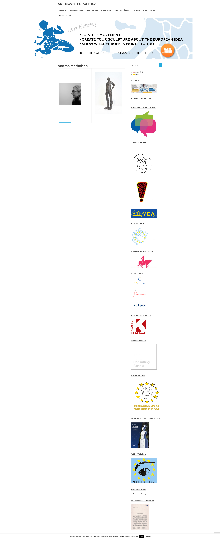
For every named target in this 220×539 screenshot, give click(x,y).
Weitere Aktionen (140, 10)
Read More (148, 536)
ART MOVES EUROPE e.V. (77, 4)
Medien (152, 10)
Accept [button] (141, 536)
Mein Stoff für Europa (123, 10)
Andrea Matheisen (65, 122)
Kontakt (62, 15)
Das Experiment (106, 10)
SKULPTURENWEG (92, 10)
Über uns (62, 10)
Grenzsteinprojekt (76, 10)
